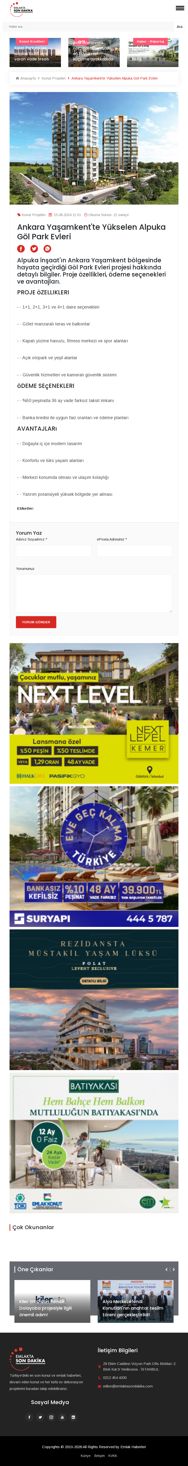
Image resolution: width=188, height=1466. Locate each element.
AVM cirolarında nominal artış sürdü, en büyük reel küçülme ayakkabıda (34, 51)
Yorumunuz (25, 568)
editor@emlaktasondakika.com (128, 1386)
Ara (179, 26)
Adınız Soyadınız (31, 539)
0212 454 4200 (115, 1377)
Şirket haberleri (120, 1283)
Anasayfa (27, 78)
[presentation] (167, 1269)
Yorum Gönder (36, 622)
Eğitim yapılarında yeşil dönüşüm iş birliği (90, 54)
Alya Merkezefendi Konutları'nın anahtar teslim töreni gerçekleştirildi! (49, 1308)
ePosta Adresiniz (112, 539)
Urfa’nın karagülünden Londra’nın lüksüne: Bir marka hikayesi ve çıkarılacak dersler (152, 48)
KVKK (112, 1456)
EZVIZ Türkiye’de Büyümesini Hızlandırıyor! (133, 1311)
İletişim (99, 1456)
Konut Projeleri (53, 78)
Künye (86, 1456)
